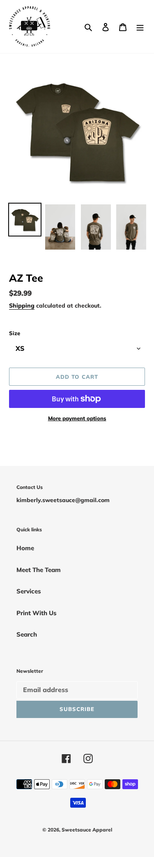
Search (26, 634)
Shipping (21, 305)
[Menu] (140, 26)
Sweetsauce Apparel (87, 830)
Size (14, 333)
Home (25, 548)
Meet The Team (38, 570)
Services (28, 591)
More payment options (77, 418)
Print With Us (36, 613)
